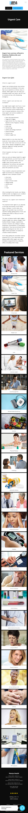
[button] (25, 2)
